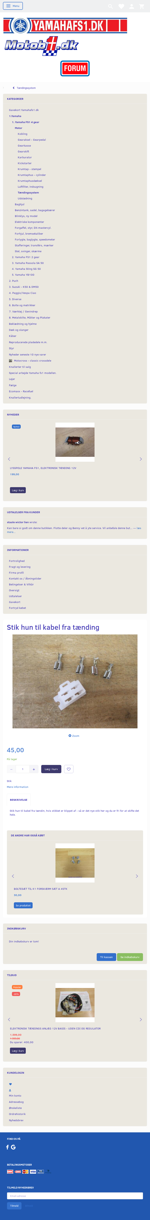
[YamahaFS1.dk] (65, 25)
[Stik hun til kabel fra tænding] (75, 681)
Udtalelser (15, 596)
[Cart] (141, 6)
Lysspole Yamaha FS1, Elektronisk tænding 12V (43, 468)
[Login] (131, 6)
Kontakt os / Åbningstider (25, 578)
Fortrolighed (17, 561)
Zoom (75, 736)
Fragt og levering (19, 567)
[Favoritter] (121, 6)
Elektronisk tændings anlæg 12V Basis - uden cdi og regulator (55, 1028)
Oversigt (14, 590)
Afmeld (29, 1205)
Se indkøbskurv (130, 957)
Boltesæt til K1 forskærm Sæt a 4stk (40, 889)
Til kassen (106, 957)
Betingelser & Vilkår (21, 584)
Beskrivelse (18, 800)
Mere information (17, 787)
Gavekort (14, 602)
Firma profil (16, 572)
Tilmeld (14, 1205)
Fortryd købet (17, 608)
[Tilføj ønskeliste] (68, 769)
